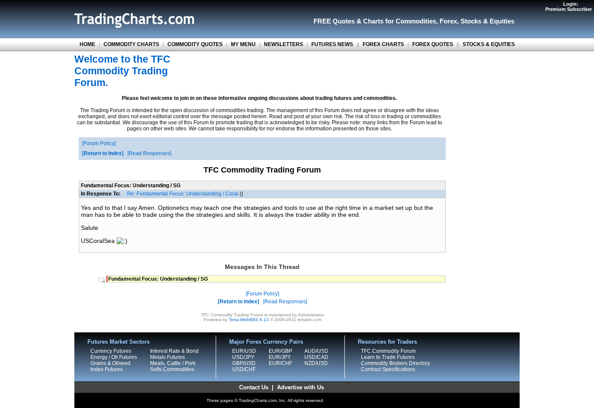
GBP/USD (244, 363)
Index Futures (106, 369)
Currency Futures (110, 351)
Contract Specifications (388, 369)
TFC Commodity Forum (388, 351)
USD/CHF (244, 369)
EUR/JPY (280, 357)
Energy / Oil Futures (113, 357)
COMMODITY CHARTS (131, 44)
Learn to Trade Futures (388, 357)
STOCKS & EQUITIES (489, 44)
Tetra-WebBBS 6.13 (249, 319)
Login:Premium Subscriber (568, 6)
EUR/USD (244, 351)
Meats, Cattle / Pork (173, 363)
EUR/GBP (280, 351)
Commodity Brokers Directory (395, 363)
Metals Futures (167, 357)
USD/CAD (316, 357)
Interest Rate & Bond (174, 351)
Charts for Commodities (399, 21)
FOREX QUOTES (432, 44)
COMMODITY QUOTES (195, 44)
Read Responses (149, 153)
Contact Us (253, 387)
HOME (87, 44)
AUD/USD (316, 351)
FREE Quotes (334, 21)
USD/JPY (243, 357)
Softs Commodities (172, 369)
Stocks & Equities (487, 21)
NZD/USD (316, 363)
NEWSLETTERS (283, 44)
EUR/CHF (280, 363)
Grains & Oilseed (110, 363)
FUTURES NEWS (332, 44)
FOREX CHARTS (383, 44)
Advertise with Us (300, 387)
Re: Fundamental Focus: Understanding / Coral (182, 194)
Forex (448, 21)
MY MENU (243, 44)
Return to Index (103, 153)
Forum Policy (98, 143)
